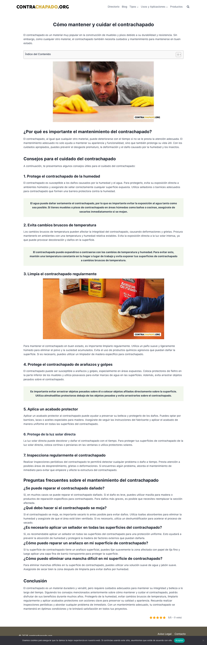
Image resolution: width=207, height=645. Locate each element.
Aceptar (179, 640)
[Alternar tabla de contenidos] (177, 54)
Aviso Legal (165, 633)
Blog (124, 6)
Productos (176, 6)
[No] (203, 640)
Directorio (113, 6)
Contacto (180, 633)
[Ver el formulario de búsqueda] (188, 7)
